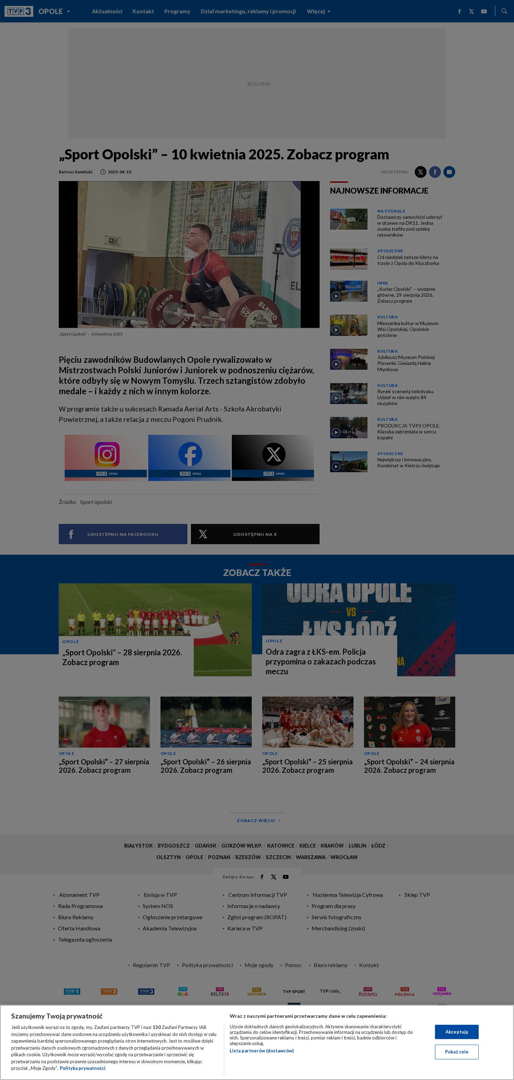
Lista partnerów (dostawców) (262, 1050)
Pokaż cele (457, 1051)
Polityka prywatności (83, 1068)
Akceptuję (456, 1032)
